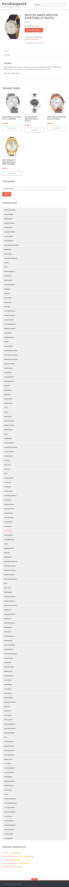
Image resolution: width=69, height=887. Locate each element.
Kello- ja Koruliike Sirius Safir (12, 856)
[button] (20, 15)
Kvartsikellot (34, 39)
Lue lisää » (12, 128)
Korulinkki (5, 853)
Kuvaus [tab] (6, 51)
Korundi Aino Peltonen (10, 863)
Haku (7, 194)
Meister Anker (40, 43)
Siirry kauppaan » (34, 30)
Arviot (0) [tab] (7, 55)
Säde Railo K (6, 867)
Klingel (36, 26)
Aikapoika (5, 860)
